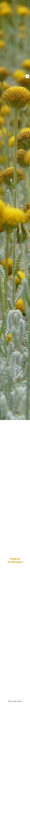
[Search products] (27, 76)
